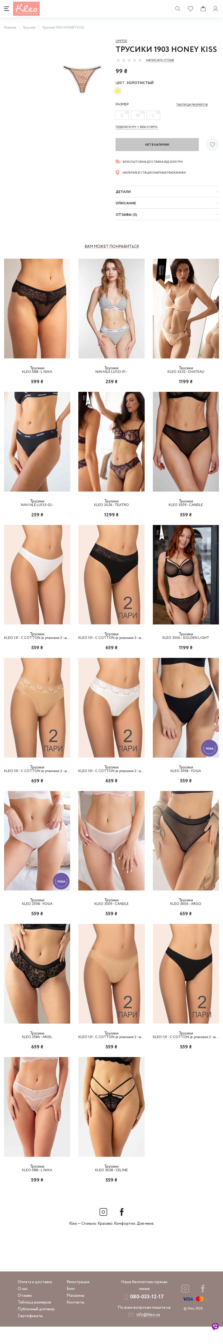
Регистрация (78, 1282)
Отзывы (25, 1296)
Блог (71, 1289)
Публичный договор (36, 1309)
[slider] (129, 60)
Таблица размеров (34, 1302)
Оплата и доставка (35, 1282)
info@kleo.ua (148, 1314)
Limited (121, 41)
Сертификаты (30, 1316)
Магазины (75, 1296)
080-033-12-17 (147, 1296)
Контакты (75, 1302)
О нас (23, 1289)
